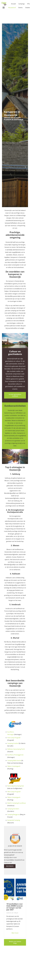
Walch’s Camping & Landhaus (16, 803)
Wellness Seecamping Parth (16, 749)
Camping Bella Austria (14, 760)
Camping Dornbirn (13, 809)
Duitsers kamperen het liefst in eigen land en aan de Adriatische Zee (13, 907)
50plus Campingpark (13, 766)
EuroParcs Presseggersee (15, 755)
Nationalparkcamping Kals (15, 786)
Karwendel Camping (13, 820)
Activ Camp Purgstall (13, 738)
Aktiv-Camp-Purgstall (13, 792)
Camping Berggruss (13, 814)
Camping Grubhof (13, 743)
